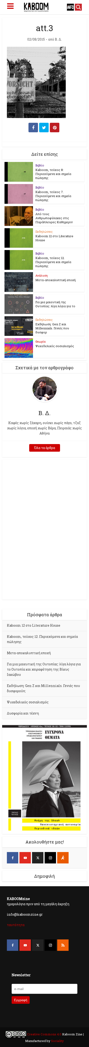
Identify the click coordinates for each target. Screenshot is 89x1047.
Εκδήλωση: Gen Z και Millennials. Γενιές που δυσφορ (52, 328)
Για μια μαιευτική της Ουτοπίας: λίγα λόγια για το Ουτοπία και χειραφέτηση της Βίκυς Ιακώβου (44, 669)
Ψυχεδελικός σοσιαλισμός (54, 346)
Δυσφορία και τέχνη (23, 713)
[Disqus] (44, 528)
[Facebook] (12, 857)
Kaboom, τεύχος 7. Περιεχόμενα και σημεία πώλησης (53, 196)
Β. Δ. (58, 39)
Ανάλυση (41, 275)
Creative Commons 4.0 (44, 1034)
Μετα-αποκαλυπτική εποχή (55, 280)
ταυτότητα (15, 925)
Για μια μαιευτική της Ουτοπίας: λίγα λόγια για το (55, 304)
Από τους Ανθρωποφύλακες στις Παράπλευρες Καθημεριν (54, 218)
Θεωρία (40, 341)
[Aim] (63, 857)
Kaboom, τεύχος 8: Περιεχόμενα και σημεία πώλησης (53, 174)
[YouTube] (25, 857)
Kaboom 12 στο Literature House (54, 238)
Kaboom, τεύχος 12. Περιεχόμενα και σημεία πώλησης (53, 262)
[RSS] (63, 945)
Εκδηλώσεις (44, 231)
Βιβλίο (39, 165)
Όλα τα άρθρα (44, 447)
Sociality (57, 1041)
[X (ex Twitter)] (37, 857)
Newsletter (21, 975)
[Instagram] (50, 857)
